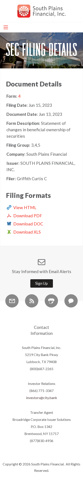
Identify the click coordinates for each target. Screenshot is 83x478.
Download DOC (28, 223)
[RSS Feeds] (31, 300)
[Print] (51, 300)
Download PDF (27, 215)
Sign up (41, 283)
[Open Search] (6, 27)
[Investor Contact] (71, 300)
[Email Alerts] (12, 300)
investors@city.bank (41, 398)
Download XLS (27, 231)
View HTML (24, 207)
